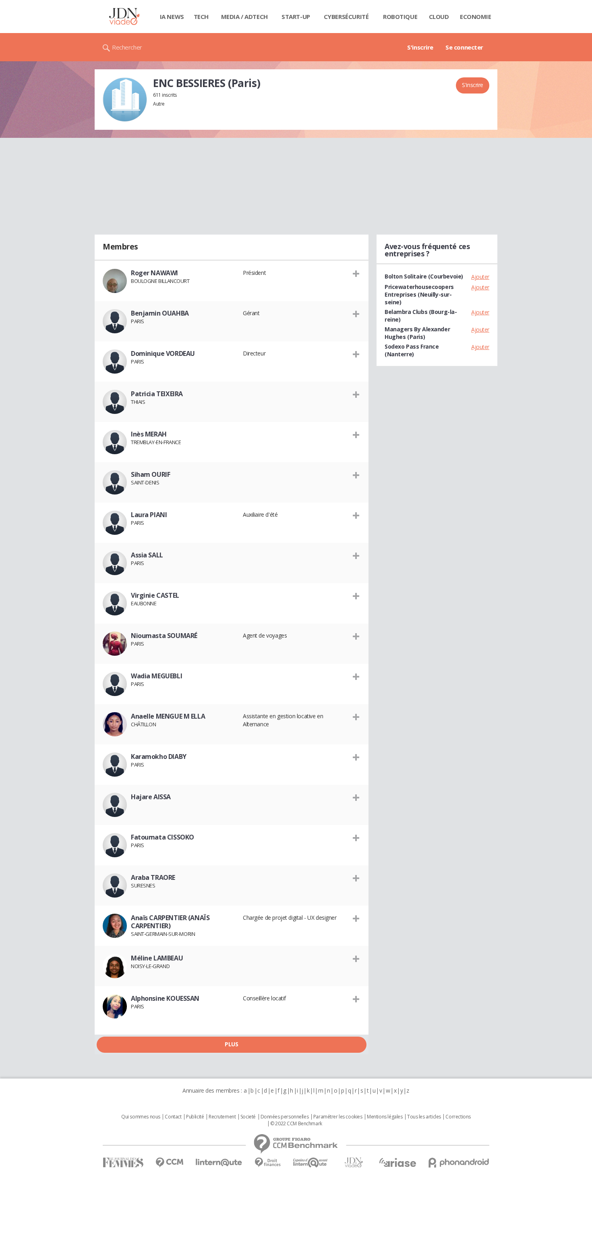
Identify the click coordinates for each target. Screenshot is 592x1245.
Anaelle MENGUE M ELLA (168, 716)
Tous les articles (424, 1117)
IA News (172, 16)
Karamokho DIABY (158, 756)
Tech (201, 16)
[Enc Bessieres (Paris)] (125, 99)
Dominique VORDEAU (163, 353)
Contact (173, 1117)
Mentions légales (384, 1117)
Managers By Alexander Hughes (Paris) (417, 333)
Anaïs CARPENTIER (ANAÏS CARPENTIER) (170, 921)
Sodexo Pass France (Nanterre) (412, 350)
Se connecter (464, 47)
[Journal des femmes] (123, 1163)
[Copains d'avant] (310, 1163)
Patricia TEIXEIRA (157, 393)
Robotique (400, 16)
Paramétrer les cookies (337, 1117)
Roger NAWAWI (154, 272)
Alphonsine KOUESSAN (165, 998)
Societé (248, 1117)
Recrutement (222, 1117)
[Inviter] (356, 273)
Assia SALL (147, 555)
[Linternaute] (219, 1162)
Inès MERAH (149, 434)
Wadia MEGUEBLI (156, 675)
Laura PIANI (149, 514)
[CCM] (169, 1163)
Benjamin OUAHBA (160, 313)
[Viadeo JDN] (353, 1163)
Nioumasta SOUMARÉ (164, 635)
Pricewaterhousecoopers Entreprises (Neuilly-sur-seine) (419, 294)
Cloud (439, 16)
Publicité (195, 1117)
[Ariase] (397, 1162)
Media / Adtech (244, 16)
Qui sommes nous (140, 1117)
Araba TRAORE (153, 877)
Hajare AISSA (151, 796)
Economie (475, 16)
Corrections (457, 1117)
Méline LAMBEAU (157, 958)
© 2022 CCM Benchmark (296, 1124)
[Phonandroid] (458, 1163)
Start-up (296, 16)
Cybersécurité (346, 16)
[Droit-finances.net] (268, 1163)
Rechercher (127, 47)
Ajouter (480, 277)
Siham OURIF (150, 474)
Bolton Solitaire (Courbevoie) (424, 276)
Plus (231, 1044)
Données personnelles (285, 1117)
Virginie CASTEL (155, 595)
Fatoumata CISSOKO (162, 837)
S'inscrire (420, 47)
